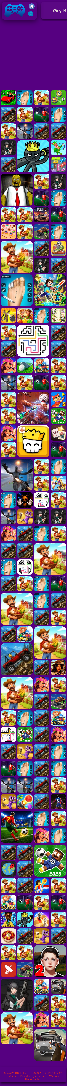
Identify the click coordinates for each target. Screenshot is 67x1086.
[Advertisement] (33, 55)
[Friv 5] (32, 8)
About (13, 1076)
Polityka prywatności (32, 1076)
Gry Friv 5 (10, 20)
